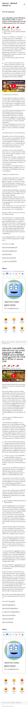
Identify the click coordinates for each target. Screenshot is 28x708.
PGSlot (8, 343)
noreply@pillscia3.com (13, 308)
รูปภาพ (4, 341)
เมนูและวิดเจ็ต (24, 4)
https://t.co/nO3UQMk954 (10, 261)
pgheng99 (19, 341)
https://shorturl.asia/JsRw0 (9, 615)
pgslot (12, 117)
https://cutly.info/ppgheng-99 (9, 251)
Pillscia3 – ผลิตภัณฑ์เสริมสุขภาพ (9, 4)
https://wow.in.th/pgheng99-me (12, 611)
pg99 (13, 244)
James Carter (10, 305)
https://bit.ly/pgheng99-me (8, 604)
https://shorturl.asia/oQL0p (9, 257)
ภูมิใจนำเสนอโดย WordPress (7, 706)
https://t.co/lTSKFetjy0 (7, 622)
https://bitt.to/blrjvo (7, 254)
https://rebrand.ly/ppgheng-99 (9, 247)
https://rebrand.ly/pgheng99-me (10, 608)
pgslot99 (17, 551)
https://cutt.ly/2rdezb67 (8, 618)
